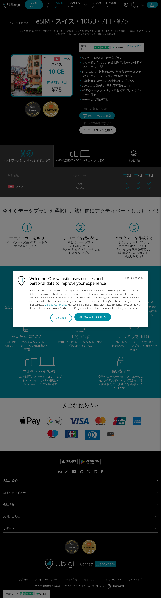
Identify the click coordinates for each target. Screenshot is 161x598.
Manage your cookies (55, 304)
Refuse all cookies (134, 277)
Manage (61, 318)
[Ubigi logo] (21, 280)
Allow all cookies (92, 317)
